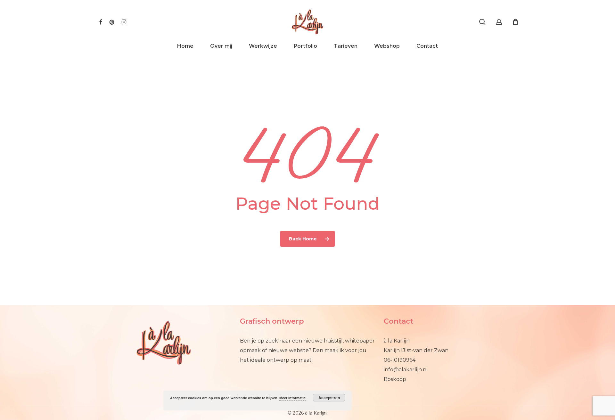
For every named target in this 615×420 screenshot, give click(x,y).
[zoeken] (482, 22)
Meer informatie (292, 397)
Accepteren (329, 397)
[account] (499, 22)
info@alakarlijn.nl (406, 370)
